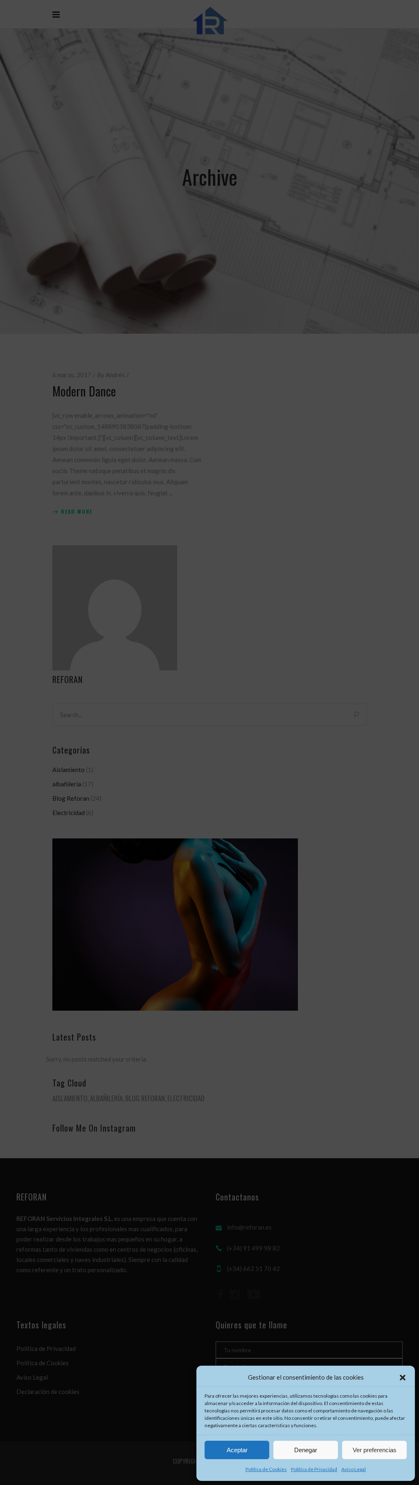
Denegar (305, 1449)
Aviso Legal (353, 1469)
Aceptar (237, 1449)
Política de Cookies (266, 1469)
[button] (403, 1377)
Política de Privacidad (314, 1469)
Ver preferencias (374, 1449)
